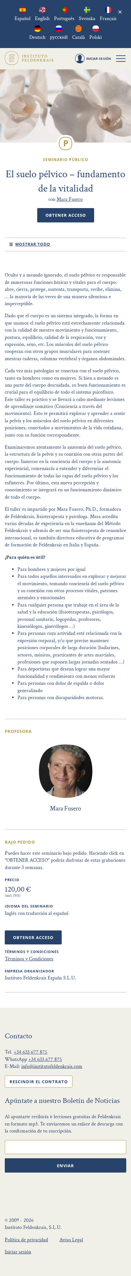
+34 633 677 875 (30, 1052)
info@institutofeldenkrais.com (51, 1066)
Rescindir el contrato (39, 1081)
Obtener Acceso (65, 215)
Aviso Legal (71, 1240)
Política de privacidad (26, 1240)
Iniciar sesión (18, 1252)
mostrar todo (32, 244)
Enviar (65, 1165)
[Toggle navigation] (121, 58)
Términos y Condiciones (29, 959)
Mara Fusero (70, 199)
